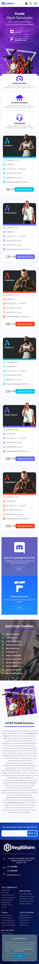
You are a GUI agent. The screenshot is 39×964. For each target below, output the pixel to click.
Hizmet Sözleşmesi (8, 897)
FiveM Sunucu (24, 920)
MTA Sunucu (24, 923)
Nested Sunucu (7, 918)
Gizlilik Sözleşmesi (8, 895)
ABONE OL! (32, 833)
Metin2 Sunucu (25, 915)
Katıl (18, 569)
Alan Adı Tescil (7, 933)
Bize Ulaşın (5, 892)
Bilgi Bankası (6, 902)
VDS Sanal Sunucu (8, 920)
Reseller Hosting (25, 904)
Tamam (19, 956)
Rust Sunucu (24, 925)
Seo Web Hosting (26, 894)
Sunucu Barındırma (8, 925)
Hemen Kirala (24, 189)
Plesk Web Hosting (26, 899)
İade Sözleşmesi (7, 900)
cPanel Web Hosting (27, 896)
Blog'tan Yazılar (7, 905)
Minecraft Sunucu (26, 918)
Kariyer (4, 907)
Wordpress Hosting (26, 901)
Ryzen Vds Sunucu (8, 923)
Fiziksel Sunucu (7, 915)
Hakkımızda (6, 890)
